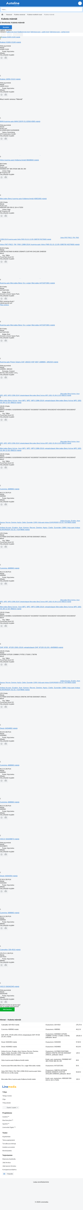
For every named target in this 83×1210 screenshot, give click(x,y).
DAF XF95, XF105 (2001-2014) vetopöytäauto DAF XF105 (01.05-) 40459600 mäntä (31, 647)
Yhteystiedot (6, 1103)
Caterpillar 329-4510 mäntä (10, 950)
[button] (80, 3)
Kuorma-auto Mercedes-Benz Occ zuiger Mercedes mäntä (20, 1065)
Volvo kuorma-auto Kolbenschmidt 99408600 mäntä (19, 160)
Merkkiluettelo (7, 1151)
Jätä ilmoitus (7, 1009)
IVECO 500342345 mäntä (9, 986)
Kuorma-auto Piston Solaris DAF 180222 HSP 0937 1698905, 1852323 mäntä (29, 362)
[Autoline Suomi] (13, 3)
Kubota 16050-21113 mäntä (10, 79)
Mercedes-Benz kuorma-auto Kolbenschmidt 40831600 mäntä (23, 199)
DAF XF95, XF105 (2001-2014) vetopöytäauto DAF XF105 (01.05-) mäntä (20, 1035)
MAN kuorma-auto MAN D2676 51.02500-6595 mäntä (20, 121)
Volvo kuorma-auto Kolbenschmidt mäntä (15, 1060)
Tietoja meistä (7, 1096)
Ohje (4, 1099)
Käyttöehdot (6, 1136)
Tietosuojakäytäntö (8, 1140)
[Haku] (80, 9)
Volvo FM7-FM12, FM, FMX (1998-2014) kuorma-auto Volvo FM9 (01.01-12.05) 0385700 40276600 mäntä (39, 244)
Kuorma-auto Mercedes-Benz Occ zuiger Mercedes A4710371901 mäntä (27, 283)
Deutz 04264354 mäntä (8, 876)
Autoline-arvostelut (8, 1147)
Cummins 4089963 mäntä (9, 489)
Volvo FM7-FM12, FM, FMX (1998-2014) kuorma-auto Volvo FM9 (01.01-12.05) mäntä (21, 1072)
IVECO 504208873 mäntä (9, 839)
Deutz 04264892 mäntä (8, 728)
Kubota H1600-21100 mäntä (10, 42)
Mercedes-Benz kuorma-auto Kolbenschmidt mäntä (18, 1079)
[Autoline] (2, 14)
